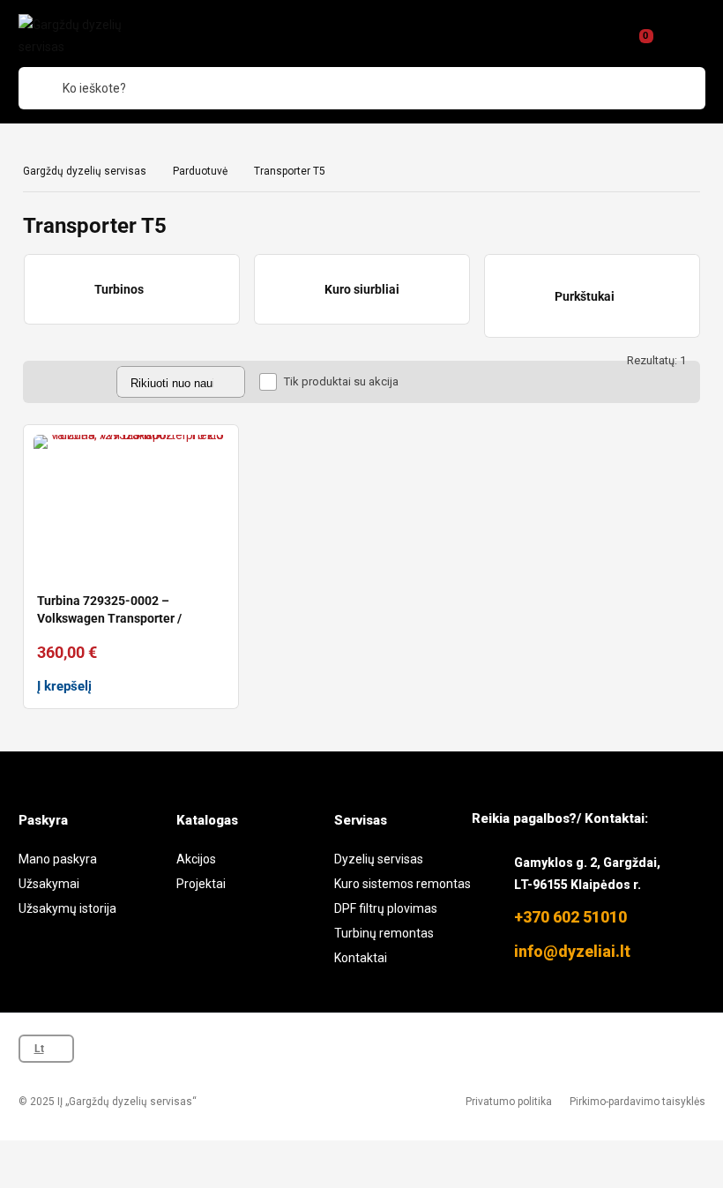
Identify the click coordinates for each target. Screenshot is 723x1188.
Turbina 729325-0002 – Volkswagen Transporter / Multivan (109, 618)
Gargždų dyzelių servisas (84, 171)
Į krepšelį (64, 686)
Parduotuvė (200, 171)
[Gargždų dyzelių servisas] (91, 36)
